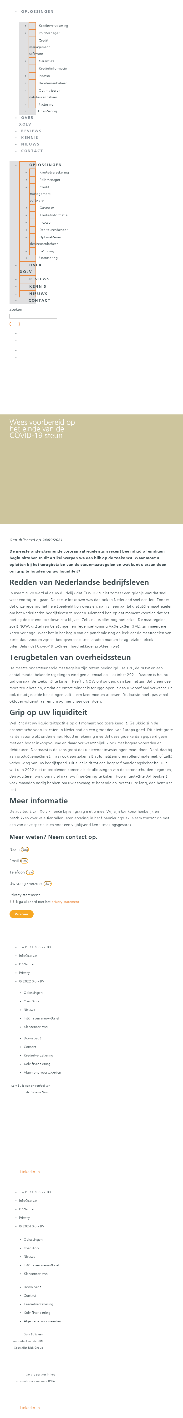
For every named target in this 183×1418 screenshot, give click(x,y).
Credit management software (39, 47)
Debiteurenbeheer (53, 83)
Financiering (47, 111)
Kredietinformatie (53, 68)
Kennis (30, 138)
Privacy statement (25, 895)
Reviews (31, 131)
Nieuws (30, 144)
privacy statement (65, 902)
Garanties (46, 61)
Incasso (44, 76)
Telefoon (18, 872)
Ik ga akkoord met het (47, 902)
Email (15, 861)
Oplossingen (37, 12)
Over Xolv (31, 268)
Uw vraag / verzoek (27, 884)
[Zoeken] (15, 324)
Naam (15, 849)
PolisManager (49, 33)
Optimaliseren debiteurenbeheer (45, 94)
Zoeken (16, 309)
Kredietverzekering (53, 26)
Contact (32, 151)
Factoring (46, 104)
